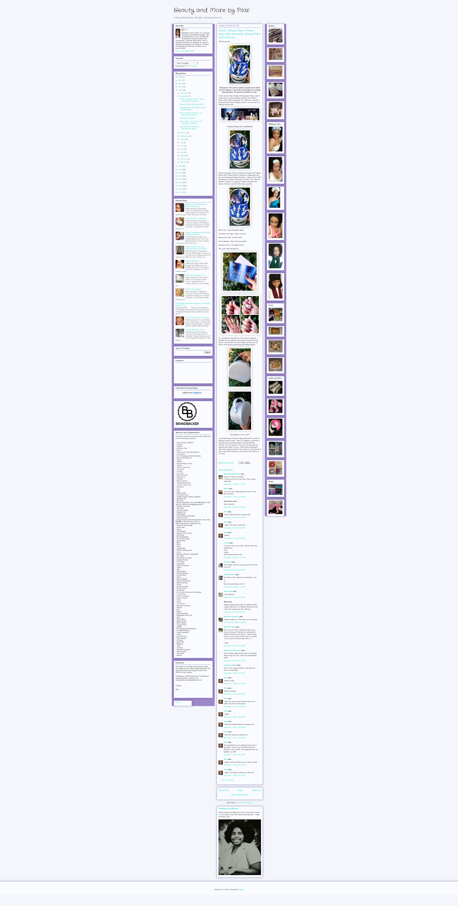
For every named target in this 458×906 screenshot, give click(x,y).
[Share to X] (244, 463)
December (184, 93)
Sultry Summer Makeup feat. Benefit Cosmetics (196, 205)
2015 (180, 186)
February (184, 159)
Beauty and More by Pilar (212, 10)
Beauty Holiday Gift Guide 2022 (191, 104)
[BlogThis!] (242, 463)
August (183, 139)
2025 (180, 80)
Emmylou (227, 562)
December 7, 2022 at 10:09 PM (234, 727)
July (182, 142)
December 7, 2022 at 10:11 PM (234, 755)
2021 (180, 166)
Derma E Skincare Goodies (195, 218)
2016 (180, 182)
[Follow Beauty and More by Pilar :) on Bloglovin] (192, 394)
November (184, 96)
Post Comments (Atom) (244, 803)
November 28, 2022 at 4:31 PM (234, 661)
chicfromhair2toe (230, 665)
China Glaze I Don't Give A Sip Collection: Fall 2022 (191, 122)
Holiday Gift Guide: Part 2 (195, 330)
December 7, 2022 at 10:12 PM (234, 765)
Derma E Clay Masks (193, 289)
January (183, 162)
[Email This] (240, 463)
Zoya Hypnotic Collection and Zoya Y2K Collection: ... (191, 114)
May (182, 149)
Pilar (225, 512)
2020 (180, 169)
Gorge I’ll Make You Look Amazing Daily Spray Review (196, 248)
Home (240, 790)
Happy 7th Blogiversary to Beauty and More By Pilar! (198, 234)
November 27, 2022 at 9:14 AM (234, 497)
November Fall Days (187, 118)
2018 (180, 176)
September (184, 136)
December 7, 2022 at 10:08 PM (234, 707)
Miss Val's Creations (231, 616)
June (182, 146)
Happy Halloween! (192, 261)
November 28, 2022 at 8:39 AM (234, 597)
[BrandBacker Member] (187, 425)
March (182, 155)
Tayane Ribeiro (229, 574)
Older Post (256, 790)
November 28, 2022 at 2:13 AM (234, 557)
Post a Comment (227, 780)
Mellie (226, 489)
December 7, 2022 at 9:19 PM (234, 673)
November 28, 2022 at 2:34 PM (234, 646)
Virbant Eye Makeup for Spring (197, 317)
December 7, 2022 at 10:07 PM (234, 683)
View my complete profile (185, 51)
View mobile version (239, 795)
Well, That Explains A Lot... (195, 275)
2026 (180, 77)
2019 (180, 173)
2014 (180, 189)
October (183, 133)
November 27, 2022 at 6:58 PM (234, 517)
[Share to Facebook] (247, 463)
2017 (180, 179)
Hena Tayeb (228, 591)
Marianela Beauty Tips (232, 474)
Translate (193, 66)
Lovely (226, 543)
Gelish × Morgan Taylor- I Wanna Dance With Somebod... (192, 100)
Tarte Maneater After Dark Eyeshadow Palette (189, 128)
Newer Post (223, 790)
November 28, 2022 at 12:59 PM (235, 622)
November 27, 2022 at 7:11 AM (234, 484)
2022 (180, 90)
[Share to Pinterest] (249, 463)
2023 (180, 87)
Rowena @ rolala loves (232, 650)
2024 (180, 84)
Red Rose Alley (229, 627)
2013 (180, 192)
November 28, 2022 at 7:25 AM (234, 587)
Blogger (240, 889)
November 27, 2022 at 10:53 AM (235, 507)
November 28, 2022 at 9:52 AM (234, 612)
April (182, 152)
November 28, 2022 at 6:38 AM (234, 570)
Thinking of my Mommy (228, 808)
